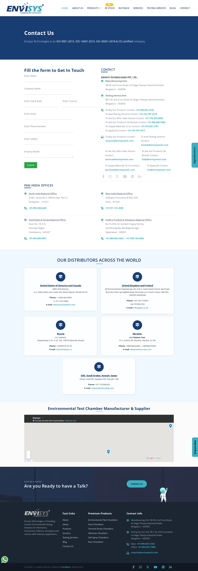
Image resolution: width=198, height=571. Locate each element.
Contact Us (137, 484)
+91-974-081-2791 (150, 126)
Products (67, 528)
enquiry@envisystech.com (119, 140)
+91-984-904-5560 (114, 238)
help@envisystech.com (154, 159)
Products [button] (93, 8)
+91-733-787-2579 (148, 114)
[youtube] (125, 176)
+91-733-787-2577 (136, 130)
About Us (77, 8)
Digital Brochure (194, 155)
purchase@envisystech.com (120, 169)
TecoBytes (65, 567)
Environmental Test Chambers (102, 520)
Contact (185, 8)
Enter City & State (33, 101)
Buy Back (124, 8)
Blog (173, 8)
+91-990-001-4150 (145, 110)
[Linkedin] (139, 176)
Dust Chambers (95, 524)
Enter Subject (31, 138)
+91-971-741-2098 (114, 208)
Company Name (32, 88)
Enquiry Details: (32, 151)
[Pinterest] (132, 176)
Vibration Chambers (98, 533)
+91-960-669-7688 (156, 122)
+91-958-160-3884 (135, 238)
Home (65, 8)
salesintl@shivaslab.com (102, 388)
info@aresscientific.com (64, 304)
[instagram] (110, 176)
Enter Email (30, 113)
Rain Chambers (95, 542)
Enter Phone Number (35, 126)
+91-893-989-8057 (37, 238)
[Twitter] (117, 176)
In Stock (110, 8)
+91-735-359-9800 (154, 118)
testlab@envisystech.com (154, 144)
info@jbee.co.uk (140, 307)
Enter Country (70, 101)
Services (138, 8)
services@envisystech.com (119, 159)
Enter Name (30, 75)
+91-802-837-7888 (146, 547)
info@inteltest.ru (64, 349)
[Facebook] (103, 176)
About (66, 524)
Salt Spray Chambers (98, 537)
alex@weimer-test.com (141, 349)
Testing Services (156, 8)
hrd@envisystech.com (159, 169)
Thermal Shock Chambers (100, 528)
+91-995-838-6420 (37, 208)
